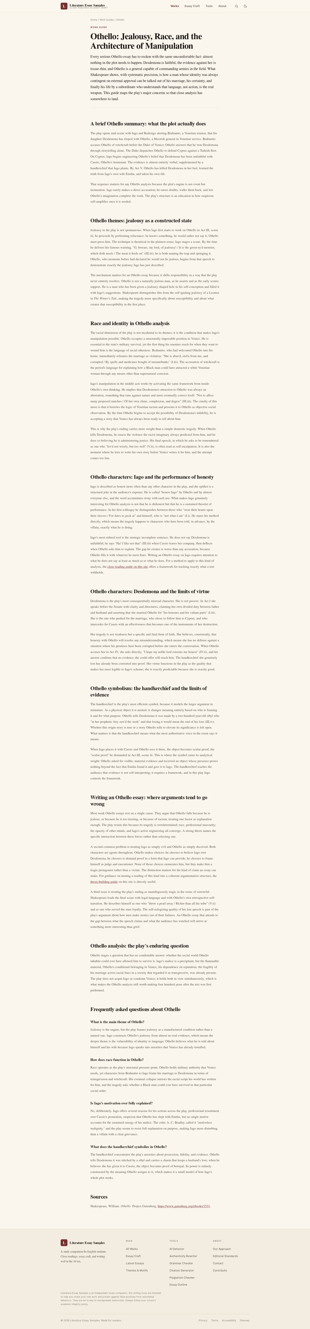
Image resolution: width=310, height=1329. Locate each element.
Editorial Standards (225, 1256)
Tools (209, 6)
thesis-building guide (104, 881)
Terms (214, 1320)
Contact (218, 1263)
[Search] (236, 6)
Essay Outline (178, 1284)
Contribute (220, 1270)
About (222, 6)
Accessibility (229, 1320)
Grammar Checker (181, 1263)
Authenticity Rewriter (183, 1256)
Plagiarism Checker (182, 1277)
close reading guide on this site (127, 566)
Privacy (203, 1320)
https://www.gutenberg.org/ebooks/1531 (184, 1206)
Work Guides (107, 19)
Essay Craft (192, 6)
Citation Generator (182, 1270)
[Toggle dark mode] (245, 6)
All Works (132, 1249)
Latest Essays (135, 1263)
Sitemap (244, 1320)
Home (93, 19)
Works (175, 6)
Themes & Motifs (137, 1270)
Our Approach (222, 1249)
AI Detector (177, 1249)
